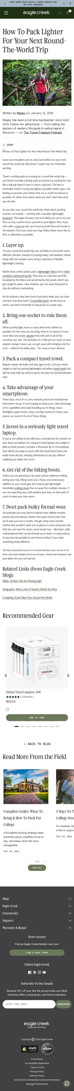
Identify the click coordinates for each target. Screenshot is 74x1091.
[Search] (60, 13)
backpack (8, 217)
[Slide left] (29, 861)
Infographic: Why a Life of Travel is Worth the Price (30, 589)
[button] (68, 13)
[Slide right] (45, 861)
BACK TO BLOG (39, 744)
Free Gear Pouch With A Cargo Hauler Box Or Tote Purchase (33, 3)
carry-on (19, 226)
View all (37, 867)
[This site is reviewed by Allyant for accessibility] (47, 1054)
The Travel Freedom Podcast (42, 132)
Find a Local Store (37, 952)
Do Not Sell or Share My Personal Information (37, 1080)
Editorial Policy (37, 1075)
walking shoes (21, 488)
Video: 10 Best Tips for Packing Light (22, 580)
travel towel (59, 368)
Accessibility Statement (37, 1063)
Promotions (37, 1059)
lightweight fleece (48, 271)
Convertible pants (39, 300)
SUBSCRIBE (63, 1004)
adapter (30, 335)
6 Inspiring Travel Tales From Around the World (27, 597)
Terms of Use (37, 1067)
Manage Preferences (37, 1084)
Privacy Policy (37, 1071)
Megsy (21, 113)
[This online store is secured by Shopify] (29, 1052)
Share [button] (10, 144)
